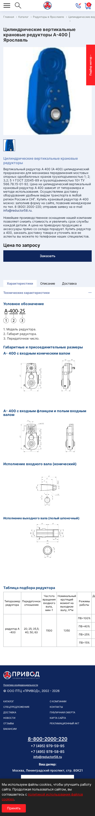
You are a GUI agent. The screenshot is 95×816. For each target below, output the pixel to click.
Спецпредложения (16, 706)
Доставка (69, 283)
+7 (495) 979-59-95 (48, 746)
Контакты (56, 706)
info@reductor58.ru (17, 210)
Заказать (47, 256)
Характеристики (20, 283)
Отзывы (8, 723)
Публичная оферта (62, 712)
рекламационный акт (64, 723)
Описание (47, 283)
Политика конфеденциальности (20, 685)
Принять (14, 808)
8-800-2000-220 (47, 739)
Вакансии (10, 728)
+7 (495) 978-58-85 (48, 751)
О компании (58, 701)
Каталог (8, 701)
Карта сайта (58, 717)
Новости (9, 717)
